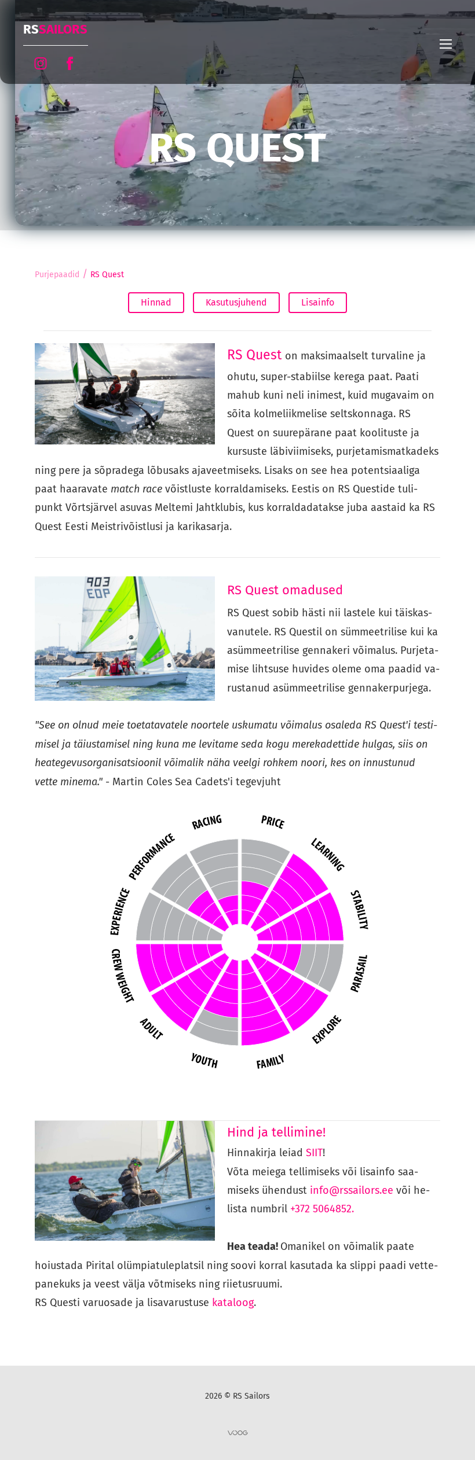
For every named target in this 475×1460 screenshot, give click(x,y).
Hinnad (156, 302)
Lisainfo (317, 302)
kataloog (233, 1302)
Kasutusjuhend (236, 302)
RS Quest (107, 275)
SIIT (314, 1152)
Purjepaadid (57, 275)
